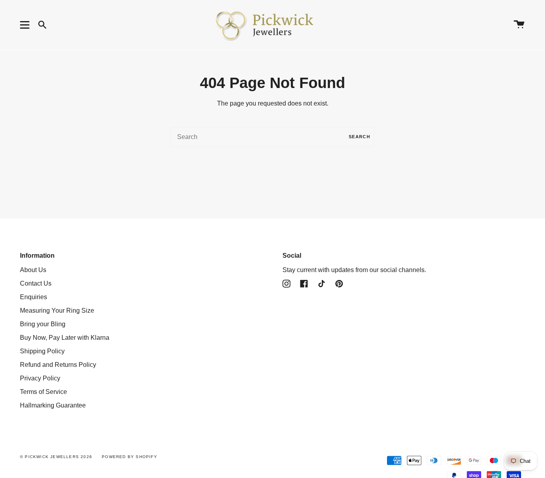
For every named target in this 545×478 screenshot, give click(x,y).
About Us (33, 269)
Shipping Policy (42, 351)
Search (359, 136)
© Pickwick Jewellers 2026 (56, 456)
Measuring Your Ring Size (57, 310)
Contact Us (35, 283)
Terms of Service (43, 391)
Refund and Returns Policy (58, 364)
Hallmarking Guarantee (53, 405)
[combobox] (272, 137)
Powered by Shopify (129, 456)
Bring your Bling (42, 324)
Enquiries (33, 297)
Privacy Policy (40, 378)
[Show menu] (26, 25)
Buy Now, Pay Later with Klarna (64, 337)
